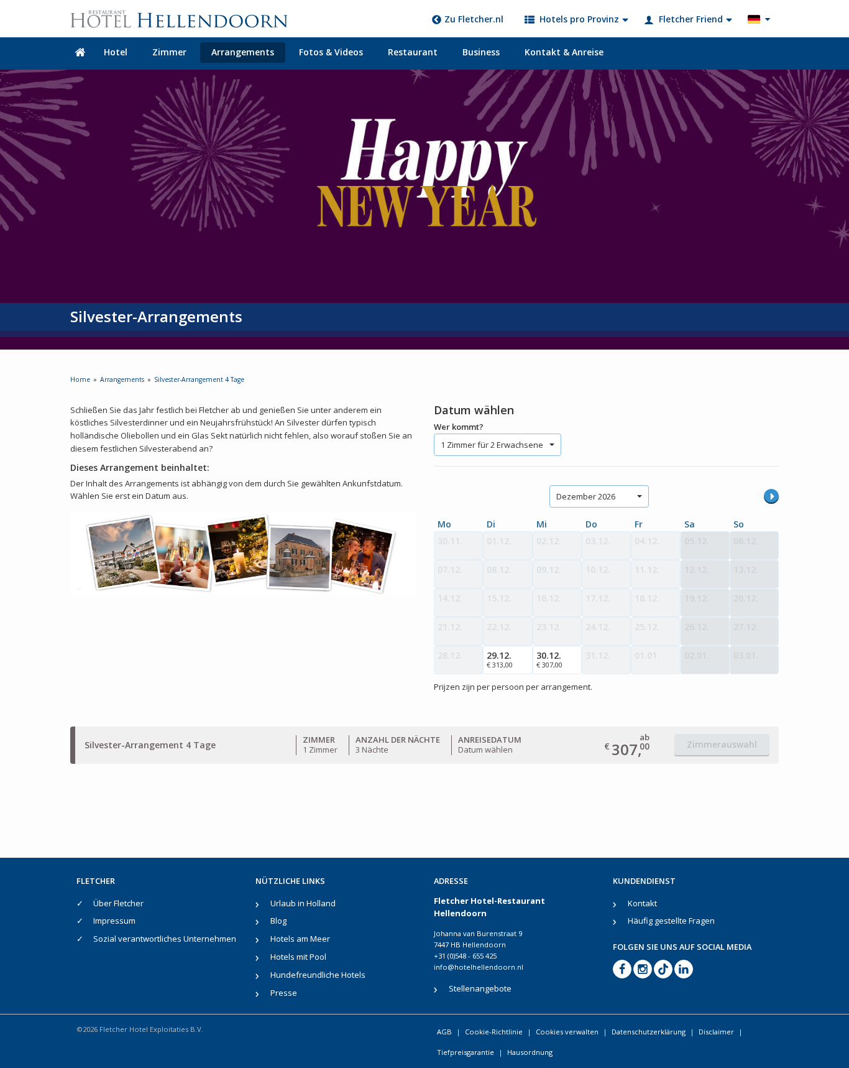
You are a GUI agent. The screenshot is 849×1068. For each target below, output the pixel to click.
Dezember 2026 (585, 496)
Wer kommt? (459, 426)
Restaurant (413, 52)
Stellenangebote (480, 988)
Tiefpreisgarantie (465, 1052)
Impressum (114, 920)
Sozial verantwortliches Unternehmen (164, 938)
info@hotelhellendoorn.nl (478, 967)
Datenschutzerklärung (649, 1031)
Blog (278, 920)
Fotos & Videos (331, 52)
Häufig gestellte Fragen (671, 920)
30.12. (549, 659)
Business (481, 52)
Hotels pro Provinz (579, 19)
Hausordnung (530, 1052)
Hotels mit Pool (298, 956)
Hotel (115, 52)
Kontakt (642, 903)
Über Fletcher (118, 903)
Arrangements (242, 52)
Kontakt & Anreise (564, 52)
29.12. (500, 659)
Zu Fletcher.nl (473, 19)
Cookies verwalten (567, 1031)
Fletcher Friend (690, 19)
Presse (283, 992)
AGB (444, 1031)
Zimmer (169, 52)
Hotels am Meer (300, 938)
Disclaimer (716, 1031)
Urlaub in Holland (303, 903)
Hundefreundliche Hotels (317, 974)
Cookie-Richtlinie (494, 1031)
